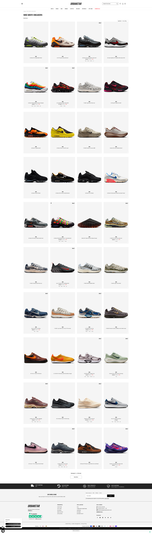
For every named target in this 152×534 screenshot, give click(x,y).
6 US (59, 241)
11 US (89, 331)
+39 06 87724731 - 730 (102, 508)
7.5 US (65, 241)
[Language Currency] (22, 3)
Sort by (120, 21)
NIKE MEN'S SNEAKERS (31, 11)
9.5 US (91, 421)
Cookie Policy (68, 523)
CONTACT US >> (99, 511)
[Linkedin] (103, 517)
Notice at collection (76, 530)
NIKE (36, 56)
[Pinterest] (105, 517)
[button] (123, 21)
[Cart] (125, 3)
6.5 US (62, 241)
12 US (92, 331)
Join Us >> (30, 510)
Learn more (106, 498)
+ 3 (93, 376)
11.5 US (116, 241)
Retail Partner (90, 528)
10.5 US (91, 376)
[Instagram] (100, 517)
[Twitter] (111, 517)
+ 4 (39, 421)
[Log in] (123, 3)
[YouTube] (108, 517)
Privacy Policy (84, 523)
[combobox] (109, 3)
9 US (64, 286)
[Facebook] (97, 517)
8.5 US (88, 421)
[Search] (110, 3)
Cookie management (76, 523)
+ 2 (66, 286)
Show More (76, 477)
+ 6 (120, 421)
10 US (86, 331)
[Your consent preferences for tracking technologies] (150, 532)
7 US (59, 286)
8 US (61, 286)
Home (25, 11)
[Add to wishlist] (47, 62)
